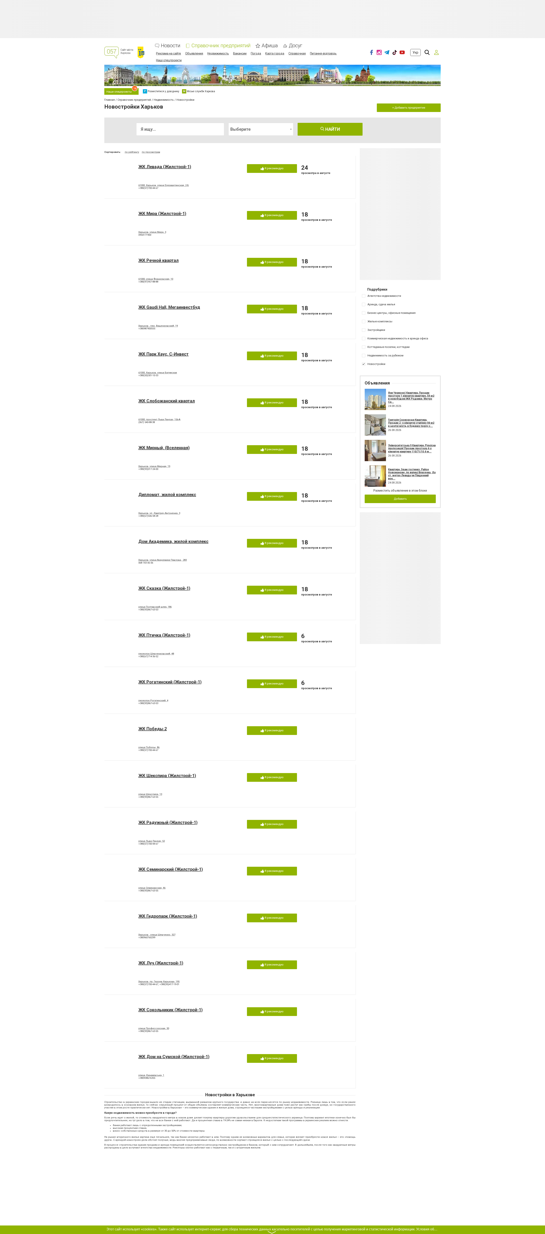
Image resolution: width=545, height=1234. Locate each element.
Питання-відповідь (323, 53)
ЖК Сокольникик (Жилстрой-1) (170, 1009)
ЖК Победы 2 (152, 728)
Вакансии (240, 53)
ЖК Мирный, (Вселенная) (164, 447)
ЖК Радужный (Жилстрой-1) (168, 822)
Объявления (194, 53)
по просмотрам (151, 152)
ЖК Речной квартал (158, 260)
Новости (170, 46)
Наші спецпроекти (169, 60)
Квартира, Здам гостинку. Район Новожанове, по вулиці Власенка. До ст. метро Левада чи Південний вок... (412, 474)
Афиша (270, 46)
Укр (415, 52)
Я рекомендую (274, 168)
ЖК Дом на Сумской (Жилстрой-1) (173, 1056)
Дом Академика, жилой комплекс (173, 541)
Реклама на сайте (168, 53)
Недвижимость (218, 53)
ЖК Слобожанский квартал (166, 400)
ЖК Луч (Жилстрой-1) (160, 963)
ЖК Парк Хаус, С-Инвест (163, 354)
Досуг (295, 46)
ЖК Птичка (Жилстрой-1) (164, 635)
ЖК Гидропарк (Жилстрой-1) (167, 916)
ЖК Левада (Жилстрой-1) (164, 166)
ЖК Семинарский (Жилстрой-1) (170, 869)
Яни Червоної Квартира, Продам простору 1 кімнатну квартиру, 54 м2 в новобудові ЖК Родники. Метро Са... (411, 397)
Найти (332, 129)
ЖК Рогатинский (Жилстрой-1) (170, 681)
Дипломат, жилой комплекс (167, 494)
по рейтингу (132, 152)
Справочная (297, 53)
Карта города (274, 53)
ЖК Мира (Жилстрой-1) (162, 213)
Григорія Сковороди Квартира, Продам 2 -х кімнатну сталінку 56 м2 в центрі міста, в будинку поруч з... (411, 423)
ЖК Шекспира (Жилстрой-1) (167, 775)
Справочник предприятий (221, 46)
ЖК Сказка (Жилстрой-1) (164, 588)
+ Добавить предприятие (408, 107)
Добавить (400, 498)
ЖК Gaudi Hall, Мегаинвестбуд (169, 307)
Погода (256, 53)
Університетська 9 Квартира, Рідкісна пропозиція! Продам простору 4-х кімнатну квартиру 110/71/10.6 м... (412, 448)
